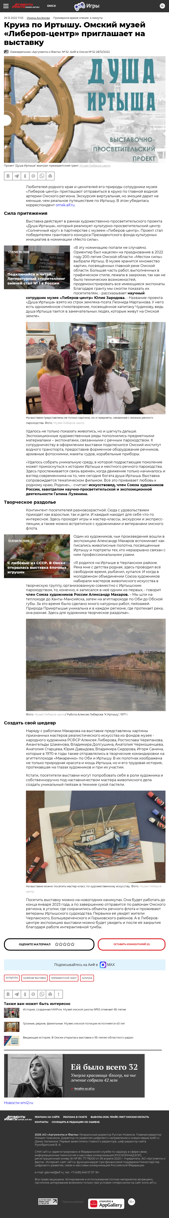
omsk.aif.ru (65, 205)
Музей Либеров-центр (95, 165)
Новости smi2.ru (18, 1103)
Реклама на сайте (47, 1117)
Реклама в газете (75, 1117)
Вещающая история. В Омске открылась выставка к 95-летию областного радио (78, 1037)
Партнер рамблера (72, 1201)
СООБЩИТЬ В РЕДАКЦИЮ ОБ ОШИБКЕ (76, 1122)
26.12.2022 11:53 (13, 18)
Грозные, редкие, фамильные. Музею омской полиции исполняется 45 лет (74, 1023)
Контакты (41, 1122)
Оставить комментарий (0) (132, 944)
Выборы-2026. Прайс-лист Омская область (120, 1117)
